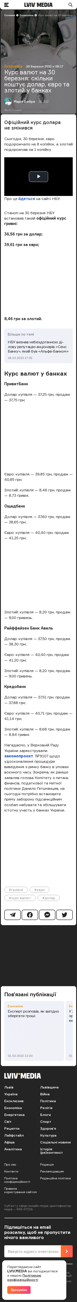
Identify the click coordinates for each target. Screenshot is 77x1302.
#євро (39, 890)
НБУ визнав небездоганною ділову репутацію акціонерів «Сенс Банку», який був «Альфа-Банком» (38, 346)
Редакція (47, 1164)
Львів (8, 1087)
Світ (8, 1121)
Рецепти (11, 1128)
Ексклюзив (14, 1101)
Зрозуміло (19, 1290)
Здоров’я (48, 1128)
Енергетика (14, 1115)
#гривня (16, 890)
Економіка (26, 15)
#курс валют (20, 898)
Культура (48, 1135)
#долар (48, 898)
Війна (45, 1094)
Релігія (46, 1108)
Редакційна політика (55, 1178)
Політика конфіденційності (17, 1179)
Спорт (45, 1121)
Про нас (10, 1164)
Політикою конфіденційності (24, 1277)
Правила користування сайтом (20, 1190)
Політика (48, 1101)
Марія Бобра (24, 101)
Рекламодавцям (52, 1171)
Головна (9, 15)
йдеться (27, 198)
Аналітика (13, 1149)
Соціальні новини (55, 1142)
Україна (11, 1094)
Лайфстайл (14, 1135)
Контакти (11, 1171)
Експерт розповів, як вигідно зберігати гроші (33, 1013)
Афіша (9, 1142)
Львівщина (49, 1087)
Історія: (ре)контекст (51, 1151)
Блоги (45, 1115)
